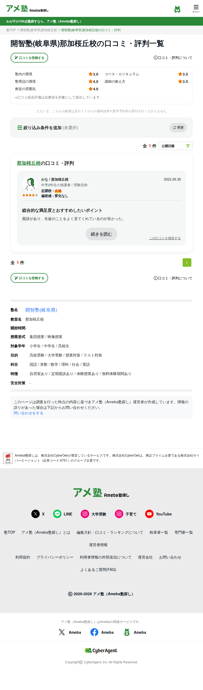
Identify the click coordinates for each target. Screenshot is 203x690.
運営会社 (145, 557)
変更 (180, 127)
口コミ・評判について (175, 57)
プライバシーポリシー (54, 557)
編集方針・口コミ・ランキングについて (110, 532)
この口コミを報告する (165, 238)
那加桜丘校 (29, 162)
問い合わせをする (28, 412)
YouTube (164, 514)
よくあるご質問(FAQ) (98, 569)
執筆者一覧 (159, 532)
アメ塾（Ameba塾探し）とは (45, 532)
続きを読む (101, 234)
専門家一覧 (183, 532)
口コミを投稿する (31, 57)
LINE (68, 514)
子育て (131, 514)
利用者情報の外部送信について (106, 557)
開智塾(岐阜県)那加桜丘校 (38, 30)
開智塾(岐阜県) (41, 309)
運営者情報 (98, 544)
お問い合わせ (170, 557)
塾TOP (11, 30)
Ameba (75, 632)
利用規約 (22, 557)
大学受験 (98, 514)
